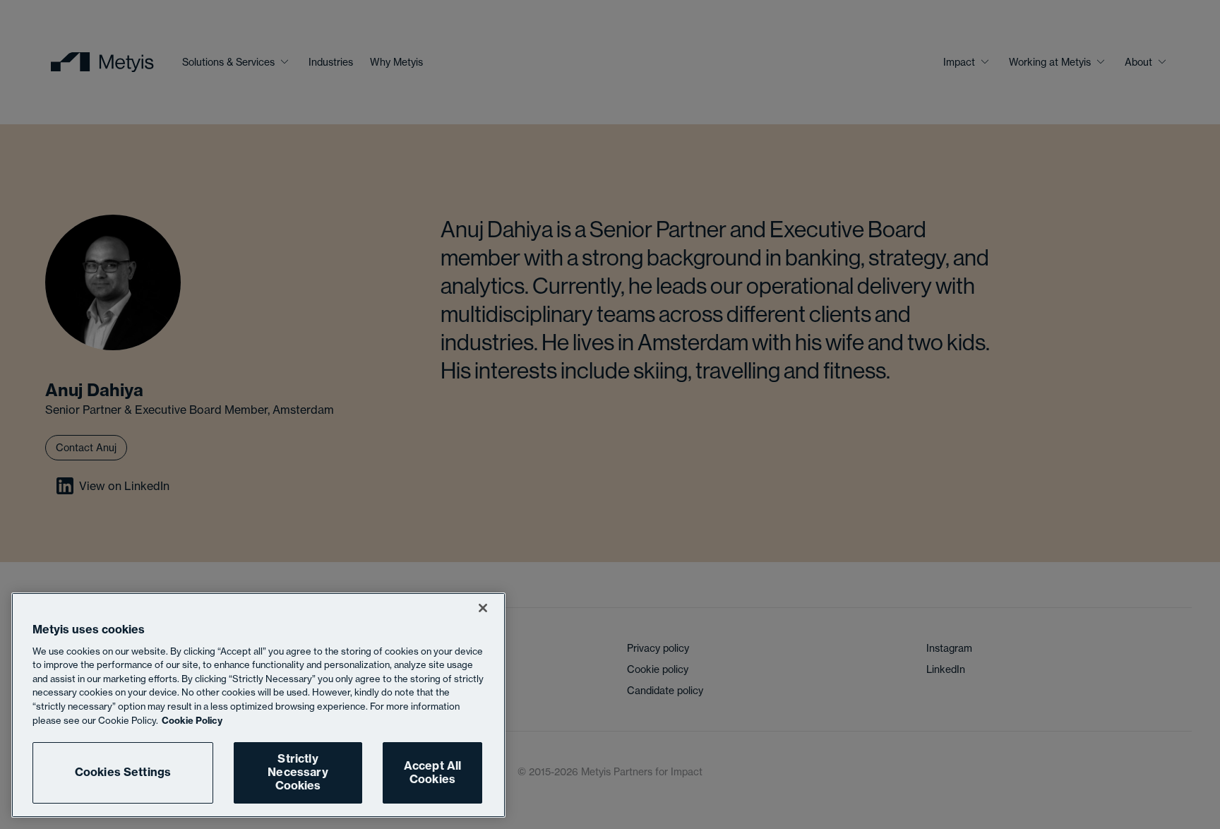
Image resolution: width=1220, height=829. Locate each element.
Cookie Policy (192, 720)
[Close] (482, 608)
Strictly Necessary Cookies (298, 771)
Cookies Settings (123, 772)
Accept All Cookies (433, 772)
